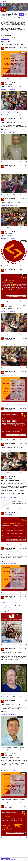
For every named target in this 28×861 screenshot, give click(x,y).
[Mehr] (26, 79)
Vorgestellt (23, 37)
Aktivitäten (5, 37)
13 (1, 19)
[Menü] (26, 859)
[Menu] (26, 14)
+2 (24, 44)
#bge (3, 44)
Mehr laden (14, 841)
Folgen (21, 14)
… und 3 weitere (23, 112)
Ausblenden (23, 52)
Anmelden (13, 859)
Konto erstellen (5, 859)
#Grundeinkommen (8, 44)
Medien (14, 37)
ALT (25, 191)
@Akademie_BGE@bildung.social (7, 15)
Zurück (4, 1)
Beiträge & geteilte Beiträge (7, 41)
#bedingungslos (16, 44)
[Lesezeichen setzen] (20, 79)
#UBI (22, 44)
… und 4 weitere (22, 694)
